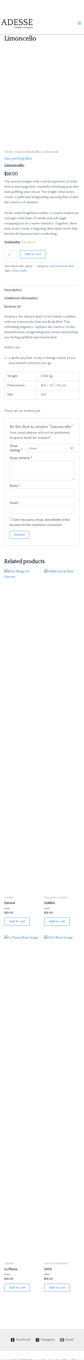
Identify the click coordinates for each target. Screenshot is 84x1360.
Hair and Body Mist (28, 151)
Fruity (23, 270)
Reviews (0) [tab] (12, 306)
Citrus (15, 270)
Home (8, 151)
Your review (21, 458)
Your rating (16, 448)
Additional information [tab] (21, 298)
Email (15, 503)
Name (15, 486)
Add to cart (33, 254)
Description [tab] (13, 290)
